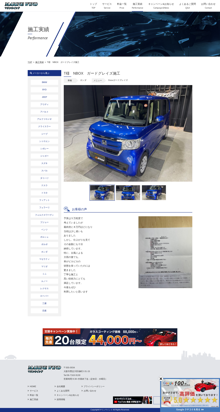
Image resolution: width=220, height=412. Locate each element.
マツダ (44, 266)
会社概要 (61, 386)
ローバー (44, 296)
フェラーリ (44, 207)
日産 (44, 310)
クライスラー (44, 126)
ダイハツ (44, 178)
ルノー (44, 281)
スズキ (44, 163)
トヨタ (44, 193)
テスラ (44, 185)
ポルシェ (44, 237)
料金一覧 (34, 395)
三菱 (44, 303)
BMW (44, 82)
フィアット (44, 200)
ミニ (44, 274)
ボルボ (44, 244)
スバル (44, 170)
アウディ (44, 104)
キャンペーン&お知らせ (68, 395)
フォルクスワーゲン (44, 215)
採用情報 (61, 399)
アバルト (44, 112)
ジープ (44, 134)
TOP (30, 62)
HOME (33, 386)
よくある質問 (63, 391)
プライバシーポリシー (94, 386)
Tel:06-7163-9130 (72, 375)
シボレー (44, 148)
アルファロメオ (44, 119)
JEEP (44, 97)
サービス (34, 391)
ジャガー (44, 156)
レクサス (44, 288)
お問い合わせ (90, 391)
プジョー (44, 222)
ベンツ (44, 229)
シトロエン (44, 141)
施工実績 (39, 62)
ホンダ (44, 252)
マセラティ (44, 259)
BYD (44, 89)
